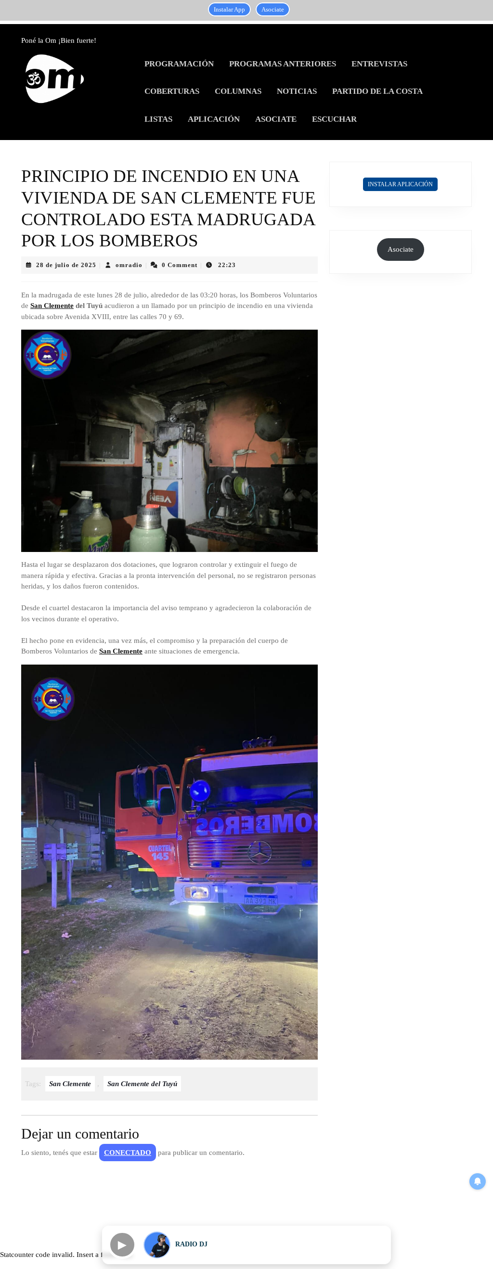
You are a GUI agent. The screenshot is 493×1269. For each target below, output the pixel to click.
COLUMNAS (238, 91)
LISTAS (158, 119)
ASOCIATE (276, 119)
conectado (127, 1152)
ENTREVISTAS (379, 63)
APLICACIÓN (214, 119)
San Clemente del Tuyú (142, 1084)
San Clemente (52, 305)
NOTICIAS (297, 91)
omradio (129, 265)
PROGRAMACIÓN (179, 63)
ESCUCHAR (334, 119)
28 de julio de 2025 (66, 265)
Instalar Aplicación (400, 184)
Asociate (272, 9)
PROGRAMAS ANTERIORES (282, 63)
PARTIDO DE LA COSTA (377, 91)
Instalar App (229, 9)
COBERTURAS (171, 91)
